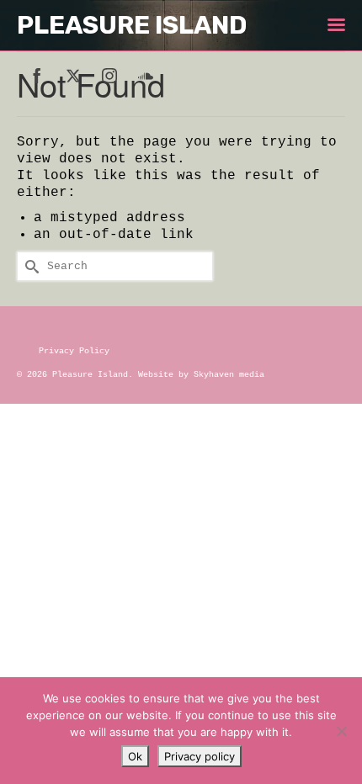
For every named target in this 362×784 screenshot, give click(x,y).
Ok (135, 756)
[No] (341, 731)
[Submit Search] (29, 266)
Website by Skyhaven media (201, 374)
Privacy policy (199, 756)
